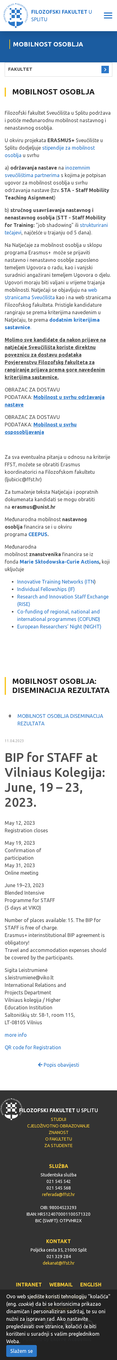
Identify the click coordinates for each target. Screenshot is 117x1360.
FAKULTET (20, 69)
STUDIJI (58, 1119)
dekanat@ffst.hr (59, 1263)
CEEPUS (37, 534)
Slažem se (21, 1351)
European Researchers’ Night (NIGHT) (59, 626)
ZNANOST (59, 1132)
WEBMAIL (61, 1284)
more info (16, 1035)
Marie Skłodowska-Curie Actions (59, 562)
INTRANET (29, 1284)
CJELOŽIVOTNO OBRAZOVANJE (58, 1125)
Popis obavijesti (60, 1065)
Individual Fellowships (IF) (46, 589)
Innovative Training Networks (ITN (55, 581)
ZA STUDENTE (58, 1145)
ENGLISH (90, 1284)
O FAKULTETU (58, 1139)
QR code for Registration (33, 1047)
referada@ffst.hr (58, 1194)
